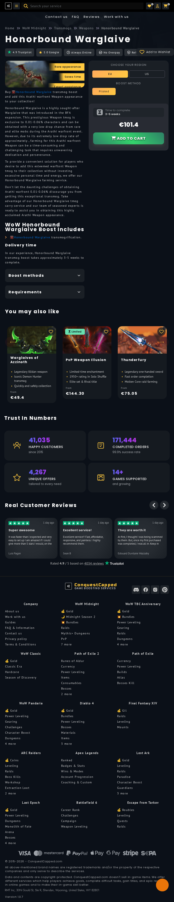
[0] (149, 5)
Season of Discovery (21, 677)
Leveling (123, 722)
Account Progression (77, 777)
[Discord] (136, 589)
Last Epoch (31, 803)
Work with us (15, 617)
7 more (66, 644)
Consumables (71, 683)
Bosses (66, 688)
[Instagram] (155, 589)
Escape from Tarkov (143, 803)
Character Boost (17, 733)
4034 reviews (94, 563)
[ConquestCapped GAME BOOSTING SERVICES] (68, 586)
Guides (10, 622)
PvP (64, 639)
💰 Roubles (126, 810)
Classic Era (13, 666)
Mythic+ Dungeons (75, 633)
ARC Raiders (31, 753)
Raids (65, 628)
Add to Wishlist (158, 52)
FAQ (76, 16)
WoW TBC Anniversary (143, 604)
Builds (122, 672)
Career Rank (70, 810)
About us (12, 611)
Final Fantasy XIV (143, 703)
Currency (68, 666)
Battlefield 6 (87, 803)
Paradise (123, 777)
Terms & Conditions (20, 644)
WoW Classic (31, 654)
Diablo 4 (87, 703)
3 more (66, 744)
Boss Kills (13, 777)
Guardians (125, 788)
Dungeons (125, 639)
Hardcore (12, 672)
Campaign (68, 821)
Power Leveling (129, 622)
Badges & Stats (73, 766)
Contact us (56, 16)
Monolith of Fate (18, 826)
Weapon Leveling (74, 826)
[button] (157, 5)
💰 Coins (12, 760)
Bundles (67, 716)
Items (65, 677)
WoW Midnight (87, 604)
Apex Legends (87, 753)
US (147, 74)
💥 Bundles (70, 622)
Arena (9, 832)
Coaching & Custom (76, 782)
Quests (122, 821)
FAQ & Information (20, 628)
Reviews (92, 16)
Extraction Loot (17, 788)
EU (110, 74)
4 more (122, 644)
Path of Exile (143, 654)
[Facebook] (145, 589)
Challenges (13, 727)
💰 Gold (67, 611)
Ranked (66, 760)
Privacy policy (16, 639)
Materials (68, 733)
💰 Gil (122, 710)
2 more (66, 694)
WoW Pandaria (31, 703)
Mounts (123, 727)
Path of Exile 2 (87, 654)
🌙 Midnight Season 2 (78, 617)
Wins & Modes (72, 771)
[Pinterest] (164, 589)
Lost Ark (143, 753)
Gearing (123, 628)
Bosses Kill (125, 683)
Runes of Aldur (72, 661)
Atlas (121, 677)
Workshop (12, 782)
